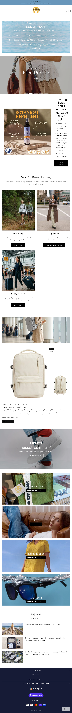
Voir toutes (36, 618)
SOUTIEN (35, 675)
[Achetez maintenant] (36, 489)
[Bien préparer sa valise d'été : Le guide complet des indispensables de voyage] (12, 643)
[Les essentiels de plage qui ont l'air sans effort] (12, 629)
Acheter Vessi (36, 455)
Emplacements (35, 679)
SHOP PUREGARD (61, 163)
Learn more (8, 421)
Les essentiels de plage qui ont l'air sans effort (43, 624)
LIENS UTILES (35, 670)
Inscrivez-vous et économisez (35, 683)
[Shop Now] (36, 37)
